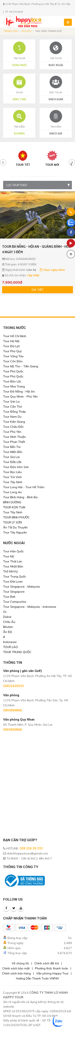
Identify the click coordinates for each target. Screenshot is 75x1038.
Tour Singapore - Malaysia (21, 586)
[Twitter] (13, 908)
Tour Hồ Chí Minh (14, 336)
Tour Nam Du (12, 417)
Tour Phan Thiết (14, 442)
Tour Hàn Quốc (13, 551)
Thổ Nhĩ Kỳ (10, 571)
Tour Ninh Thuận (14, 437)
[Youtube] (21, 908)
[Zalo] (71, 223)
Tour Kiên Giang (14, 422)
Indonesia (9, 642)
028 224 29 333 (31, 848)
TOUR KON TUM (14, 507)
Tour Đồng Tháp (14, 411)
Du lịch (26, 31)
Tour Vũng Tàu (13, 356)
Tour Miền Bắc (12, 452)
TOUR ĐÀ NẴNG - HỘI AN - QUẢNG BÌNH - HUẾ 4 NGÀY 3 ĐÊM (36, 249)
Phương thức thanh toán (51, 968)
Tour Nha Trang (14, 386)
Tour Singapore (14, 591)
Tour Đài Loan (13, 581)
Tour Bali (9, 597)
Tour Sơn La (11, 401)
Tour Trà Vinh (12, 477)
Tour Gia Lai (11, 457)
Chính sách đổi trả (46, 963)
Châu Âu (9, 622)
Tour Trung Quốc (14, 576)
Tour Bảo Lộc (12, 381)
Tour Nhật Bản (13, 566)
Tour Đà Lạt (11, 346)
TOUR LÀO (10, 647)
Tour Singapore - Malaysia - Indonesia (29, 607)
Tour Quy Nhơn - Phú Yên (20, 396)
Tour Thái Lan (12, 561)
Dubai (7, 617)
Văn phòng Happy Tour (52, 973)
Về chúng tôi (20, 963)
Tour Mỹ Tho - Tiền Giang (20, 366)
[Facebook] (6, 908)
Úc (5, 612)
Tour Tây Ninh (12, 482)
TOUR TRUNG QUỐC (17, 652)
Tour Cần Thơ (12, 406)
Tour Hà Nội (11, 341)
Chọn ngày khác (53, 269)
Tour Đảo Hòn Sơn (16, 467)
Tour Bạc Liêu (12, 472)
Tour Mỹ (8, 556)
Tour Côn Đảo (13, 361)
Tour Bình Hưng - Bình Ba (20, 497)
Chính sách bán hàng (16, 973)
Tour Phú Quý (12, 351)
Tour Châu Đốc (13, 427)
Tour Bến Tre (12, 447)
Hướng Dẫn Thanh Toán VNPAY (37, 978)
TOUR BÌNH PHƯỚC (16, 517)
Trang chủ (11, 31)
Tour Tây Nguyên (15, 532)
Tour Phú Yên (12, 432)
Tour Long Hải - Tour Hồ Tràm (23, 487)
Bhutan (8, 627)
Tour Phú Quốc (13, 371)
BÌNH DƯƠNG (12, 502)
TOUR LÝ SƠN (12, 522)
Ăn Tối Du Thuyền (15, 527)
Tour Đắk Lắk (12, 462)
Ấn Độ (7, 632)
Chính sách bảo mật (16, 968)
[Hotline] (71, 213)
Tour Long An (12, 492)
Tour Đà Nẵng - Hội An (19, 391)
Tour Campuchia (14, 602)
